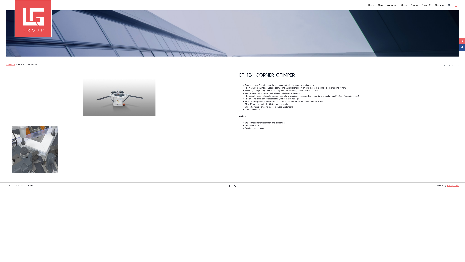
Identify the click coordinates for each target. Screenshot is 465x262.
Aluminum (10, 64)
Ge (449, 5)
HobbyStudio (453, 186)
